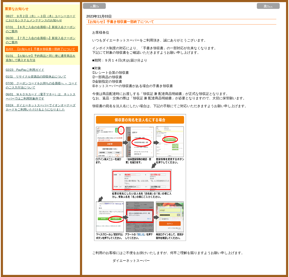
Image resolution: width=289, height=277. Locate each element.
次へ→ (268, 6)
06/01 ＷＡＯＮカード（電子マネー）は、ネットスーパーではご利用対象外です (41, 96)
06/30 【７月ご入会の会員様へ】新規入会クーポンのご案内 (41, 40)
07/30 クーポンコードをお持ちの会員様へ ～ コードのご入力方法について (41, 85)
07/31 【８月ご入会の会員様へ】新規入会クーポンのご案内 (41, 29)
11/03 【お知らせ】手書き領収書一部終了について (40, 49)
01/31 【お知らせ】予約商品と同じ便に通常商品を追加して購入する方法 (41, 58)
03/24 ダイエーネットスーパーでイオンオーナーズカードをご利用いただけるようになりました (41, 107)
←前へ (94, 6)
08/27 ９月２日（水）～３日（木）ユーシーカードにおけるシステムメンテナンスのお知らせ (41, 18)
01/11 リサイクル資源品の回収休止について (36, 76)
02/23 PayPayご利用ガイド (25, 69)
